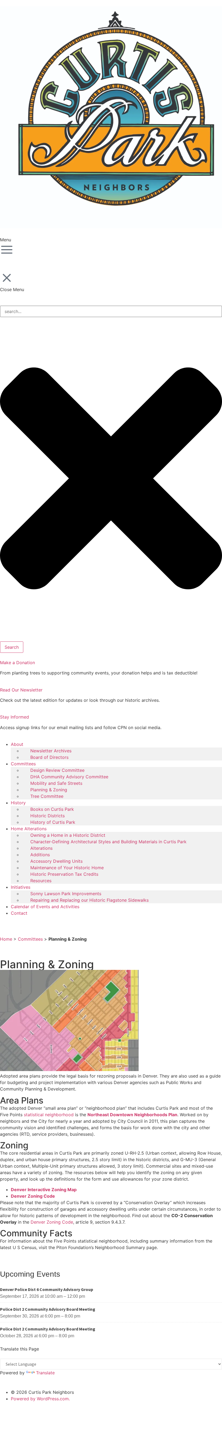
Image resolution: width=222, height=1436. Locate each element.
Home (6, 939)
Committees (30, 939)
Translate (45, 1372)
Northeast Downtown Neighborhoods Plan (132, 1114)
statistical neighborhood (49, 1114)
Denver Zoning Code (33, 1196)
